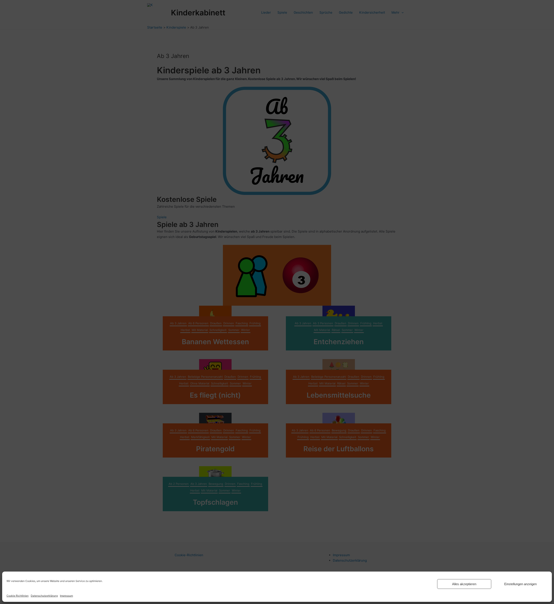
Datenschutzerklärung (44, 595)
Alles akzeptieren (464, 584)
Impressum (66, 595)
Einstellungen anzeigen (520, 584)
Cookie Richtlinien (17, 595)
